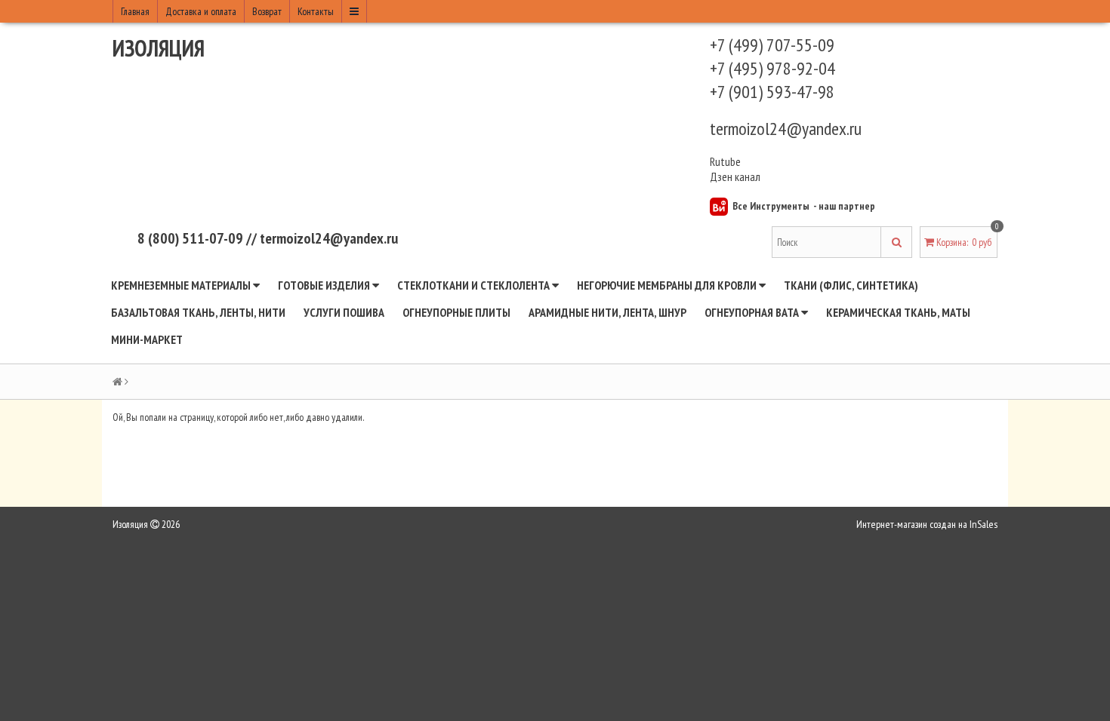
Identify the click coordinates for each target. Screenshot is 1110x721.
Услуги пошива (344, 312)
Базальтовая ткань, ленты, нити (198, 312)
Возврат (267, 11)
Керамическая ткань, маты (898, 312)
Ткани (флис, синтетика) (851, 285)
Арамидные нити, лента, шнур (607, 312)
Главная (135, 11)
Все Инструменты (770, 206)
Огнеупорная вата (753, 312)
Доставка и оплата (200, 11)
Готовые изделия (325, 285)
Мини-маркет (147, 339)
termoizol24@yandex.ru (786, 128)
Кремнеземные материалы (182, 285)
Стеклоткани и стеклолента (474, 285)
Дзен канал (736, 176)
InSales (983, 524)
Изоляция (159, 48)
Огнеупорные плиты (456, 312)
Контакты (316, 11)
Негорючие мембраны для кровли (668, 285)
